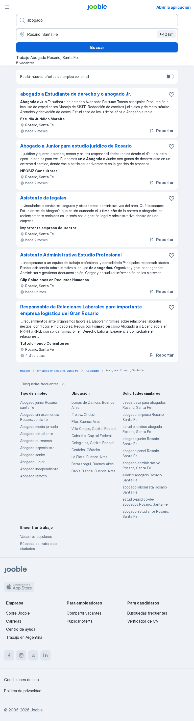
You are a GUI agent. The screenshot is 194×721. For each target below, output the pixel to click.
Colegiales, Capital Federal (92, 443)
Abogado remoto (33, 476)
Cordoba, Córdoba (85, 450)
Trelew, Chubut (83, 414)
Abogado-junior (32, 462)
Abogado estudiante (36, 433)
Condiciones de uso (21, 679)
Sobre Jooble (18, 613)
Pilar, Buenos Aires (86, 421)
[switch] (170, 76)
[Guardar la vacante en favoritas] (171, 94)
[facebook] (9, 655)
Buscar (97, 47)
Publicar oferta (79, 621)
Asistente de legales (43, 197)
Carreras (13, 621)
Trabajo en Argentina (24, 637)
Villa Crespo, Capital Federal (93, 428)
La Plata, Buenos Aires (89, 457)
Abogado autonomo (36, 441)
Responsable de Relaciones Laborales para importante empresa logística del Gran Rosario (81, 310)
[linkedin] (45, 655)
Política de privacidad (22, 690)
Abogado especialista (37, 448)
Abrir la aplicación (173, 7)
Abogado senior (32, 455)
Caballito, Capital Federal (91, 436)
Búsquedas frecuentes (40, 384)
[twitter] (33, 655)
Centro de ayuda (20, 629)
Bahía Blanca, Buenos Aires (93, 471)
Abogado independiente (39, 469)
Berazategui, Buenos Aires (92, 464)
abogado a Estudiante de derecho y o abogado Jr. (75, 94)
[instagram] (21, 655)
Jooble (37, 709)
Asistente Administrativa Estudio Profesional (71, 254)
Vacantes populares (36, 536)
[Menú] (7, 7)
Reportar (165, 130)
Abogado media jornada (39, 426)
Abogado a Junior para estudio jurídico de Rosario (76, 146)
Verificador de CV (142, 621)
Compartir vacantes (84, 613)
